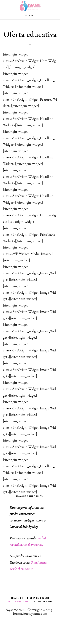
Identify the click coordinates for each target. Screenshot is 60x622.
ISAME (30, 6)
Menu (32, 16)
